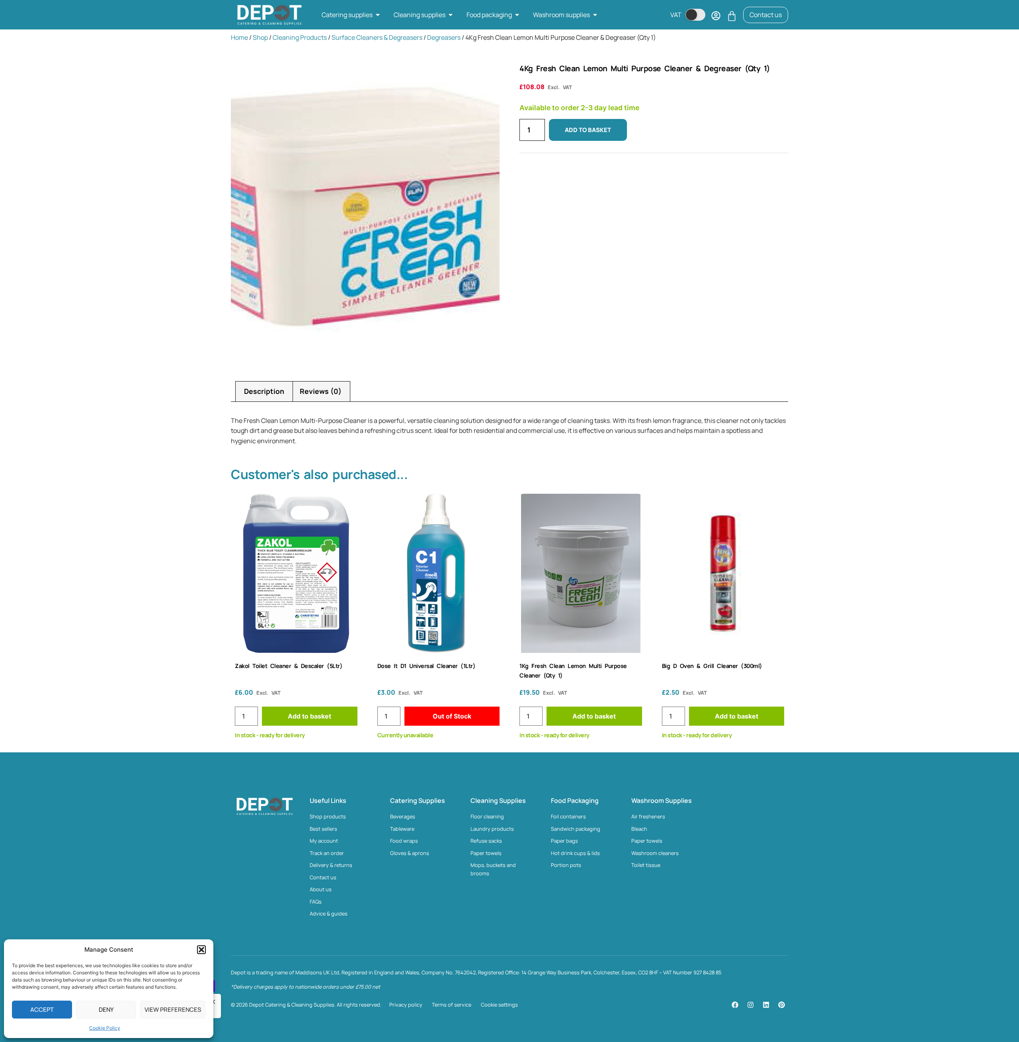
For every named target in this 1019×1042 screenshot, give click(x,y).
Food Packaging (575, 800)
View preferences (172, 1009)
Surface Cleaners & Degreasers (377, 37)
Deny (106, 1009)
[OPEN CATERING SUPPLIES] (378, 14)
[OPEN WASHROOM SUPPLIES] (595, 14)
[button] (201, 950)
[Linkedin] (766, 1004)
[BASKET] (731, 16)
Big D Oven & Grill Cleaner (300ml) (712, 666)
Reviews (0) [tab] (321, 391)
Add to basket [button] (309, 716)
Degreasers (444, 37)
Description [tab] (264, 391)
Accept (42, 1009)
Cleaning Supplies (498, 800)
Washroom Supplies (661, 800)
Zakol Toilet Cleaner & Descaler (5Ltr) (288, 666)
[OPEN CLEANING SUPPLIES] (450, 14)
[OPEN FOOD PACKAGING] (517, 14)
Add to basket (588, 130)
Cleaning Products (300, 37)
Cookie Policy (104, 1028)
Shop (260, 37)
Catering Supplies (417, 800)
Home (239, 37)
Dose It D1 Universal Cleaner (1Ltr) (426, 666)
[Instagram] (750, 1004)
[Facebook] (735, 1004)
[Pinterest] (781, 1004)
